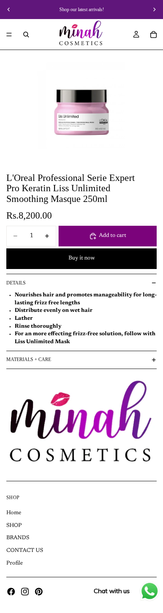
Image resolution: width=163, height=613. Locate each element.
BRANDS (17, 538)
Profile (14, 563)
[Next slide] (154, 9)
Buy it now (81, 258)
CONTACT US (24, 550)
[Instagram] (25, 591)
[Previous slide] (8, 9)
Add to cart (112, 235)
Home (13, 513)
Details (16, 283)
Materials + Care (28, 359)
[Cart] (153, 34)
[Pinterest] (39, 591)
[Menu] (9, 34)
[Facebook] (11, 591)
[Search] (26, 34)
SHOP (14, 525)
